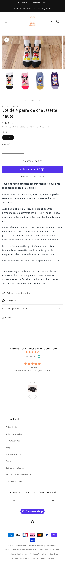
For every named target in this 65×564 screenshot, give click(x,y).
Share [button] (8, 317)
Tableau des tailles (15, 467)
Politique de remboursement (24, 549)
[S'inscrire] (52, 500)
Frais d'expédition (19, 127)
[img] (32, 352)
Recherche (11, 461)
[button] (6, 21)
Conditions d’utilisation (17, 554)
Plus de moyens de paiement (32, 176)
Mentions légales (47, 558)
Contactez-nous (13, 440)
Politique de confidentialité (50, 549)
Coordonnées (55, 554)
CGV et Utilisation (14, 434)
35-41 (8, 137)
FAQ (8, 447)
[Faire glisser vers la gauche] (26, 100)
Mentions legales (14, 454)
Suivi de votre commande (18, 474)
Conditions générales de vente (26, 558)
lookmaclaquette (21, 545)
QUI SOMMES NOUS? (15, 481)
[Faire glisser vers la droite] (39, 100)
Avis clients (11, 427)
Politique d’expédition (38, 554)
